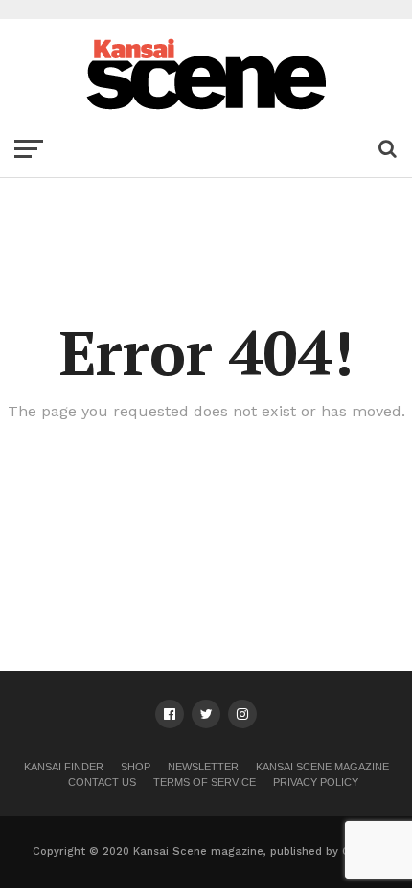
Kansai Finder (63, 766)
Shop (135, 766)
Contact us (102, 782)
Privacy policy (315, 782)
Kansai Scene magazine (322, 766)
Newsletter (203, 766)
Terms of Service (204, 782)
